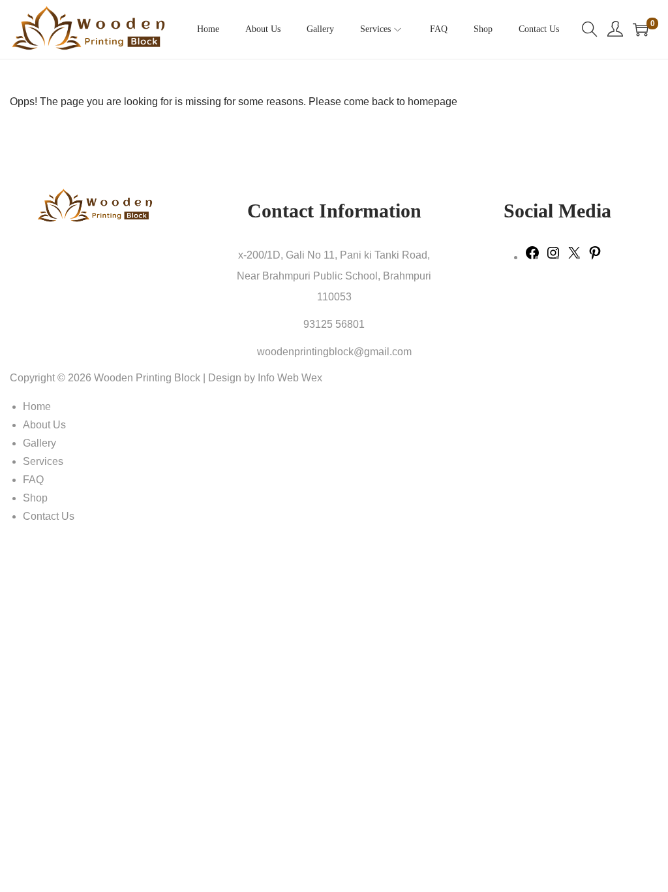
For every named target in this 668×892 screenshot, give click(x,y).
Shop (35, 497)
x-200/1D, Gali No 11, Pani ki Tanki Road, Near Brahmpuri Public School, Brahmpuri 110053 (334, 275)
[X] (574, 257)
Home (37, 406)
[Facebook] (532, 257)
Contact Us (48, 516)
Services (43, 461)
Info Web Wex (290, 377)
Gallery (39, 443)
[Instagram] (553, 257)
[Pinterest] (595, 257)
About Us (44, 424)
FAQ (33, 479)
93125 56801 (334, 324)
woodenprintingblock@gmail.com (334, 351)
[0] (640, 29)
